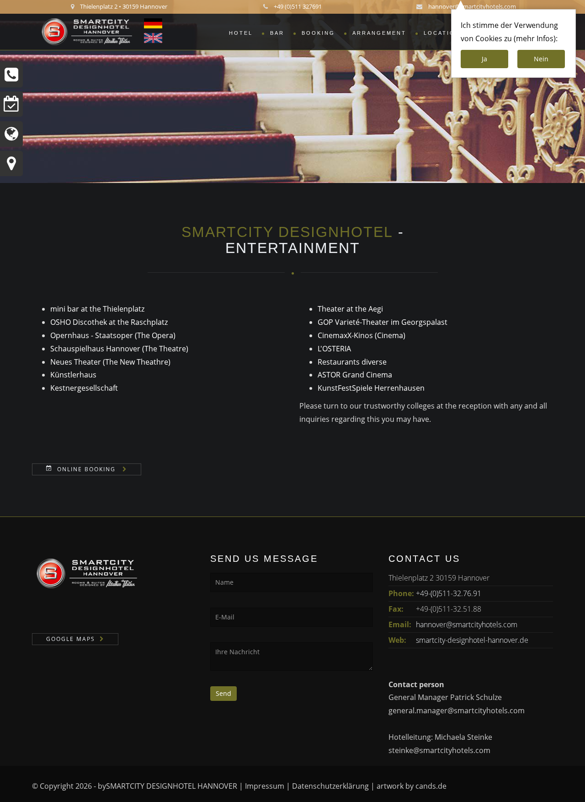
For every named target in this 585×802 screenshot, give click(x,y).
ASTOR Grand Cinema (355, 375)
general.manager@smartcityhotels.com (456, 710)
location (442, 33)
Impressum (264, 786)
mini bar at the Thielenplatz (97, 309)
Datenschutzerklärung (330, 786)
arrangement (379, 33)
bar (277, 33)
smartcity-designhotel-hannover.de (472, 640)
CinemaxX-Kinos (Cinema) (361, 335)
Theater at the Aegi (350, 309)
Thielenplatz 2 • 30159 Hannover (123, 6)
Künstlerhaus (73, 375)
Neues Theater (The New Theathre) (110, 362)
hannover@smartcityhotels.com (472, 6)
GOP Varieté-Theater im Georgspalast (382, 322)
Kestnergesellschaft (84, 388)
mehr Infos (534, 38)
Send (223, 693)
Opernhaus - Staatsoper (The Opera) (113, 335)
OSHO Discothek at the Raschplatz (109, 322)
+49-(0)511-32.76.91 (448, 593)
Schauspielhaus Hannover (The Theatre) (119, 349)
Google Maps (70, 639)
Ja (484, 58)
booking (318, 33)
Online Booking (87, 469)
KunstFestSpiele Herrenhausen (371, 388)
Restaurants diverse (352, 362)
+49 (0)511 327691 (298, 6)
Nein (541, 58)
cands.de (431, 786)
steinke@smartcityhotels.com (439, 750)
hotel (241, 33)
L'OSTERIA (334, 349)
